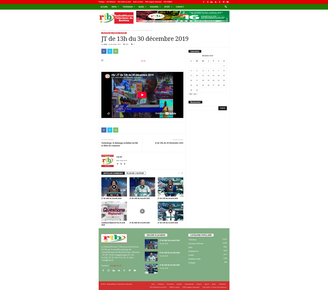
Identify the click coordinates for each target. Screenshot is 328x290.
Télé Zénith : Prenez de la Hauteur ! (214, 287)
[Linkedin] (211, 2)
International (189, 284)
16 (191, 80)
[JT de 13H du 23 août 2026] (170, 211)
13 (213, 75)
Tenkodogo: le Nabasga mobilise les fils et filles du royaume (119, 144)
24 (197, 85)
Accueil (104, 7)
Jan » (195, 94)
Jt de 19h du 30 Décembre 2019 (169, 143)
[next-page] (182, 173)
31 (197, 90)
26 (208, 85)
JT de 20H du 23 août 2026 (140, 223)
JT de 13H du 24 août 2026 (168, 198)
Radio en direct (138, 2)
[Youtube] (227, 2)
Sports (207, 284)
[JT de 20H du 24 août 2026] (114, 186)
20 (213, 80)
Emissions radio (194, 259)
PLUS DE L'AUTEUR (135, 173)
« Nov (190, 94)
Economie (170, 284)
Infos (114, 7)
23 (191, 85)
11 (203, 75)
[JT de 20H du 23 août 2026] (142, 211)
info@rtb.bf (115, 265)
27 (213, 85)
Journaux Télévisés (124, 30)
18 (203, 80)
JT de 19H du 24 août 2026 (140, 198)
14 (218, 75)
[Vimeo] (223, 2)
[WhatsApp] (115, 51)
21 (218, 80)
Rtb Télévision (111, 2)
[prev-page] (179, 173)
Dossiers (154, 7)
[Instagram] (207, 2)
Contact (180, 7)
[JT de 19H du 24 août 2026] (142, 186)
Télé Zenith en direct (124, 2)
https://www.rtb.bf (121, 160)
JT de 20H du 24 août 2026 (111, 198)
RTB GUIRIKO (168, 2)
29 (224, 85)
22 (224, 80)
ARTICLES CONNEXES (113, 173)
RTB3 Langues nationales (153, 2)
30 (191, 90)
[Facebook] (203, 2)
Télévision (128, 7)
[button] (225, 7)
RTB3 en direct (175, 287)
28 (218, 85)
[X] (219, 2)
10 (197, 75)
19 (208, 80)
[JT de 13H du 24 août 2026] (170, 186)
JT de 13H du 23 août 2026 (168, 223)
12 (208, 75)
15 (224, 75)
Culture (199, 284)
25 (203, 85)
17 (197, 80)
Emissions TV (193, 251)
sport (167, 7)
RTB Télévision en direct (158, 287)
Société (191, 255)
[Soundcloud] (215, 2)
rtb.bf (105, 44)
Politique (102, 2)
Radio (141, 7)
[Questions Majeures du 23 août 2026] (114, 211)
